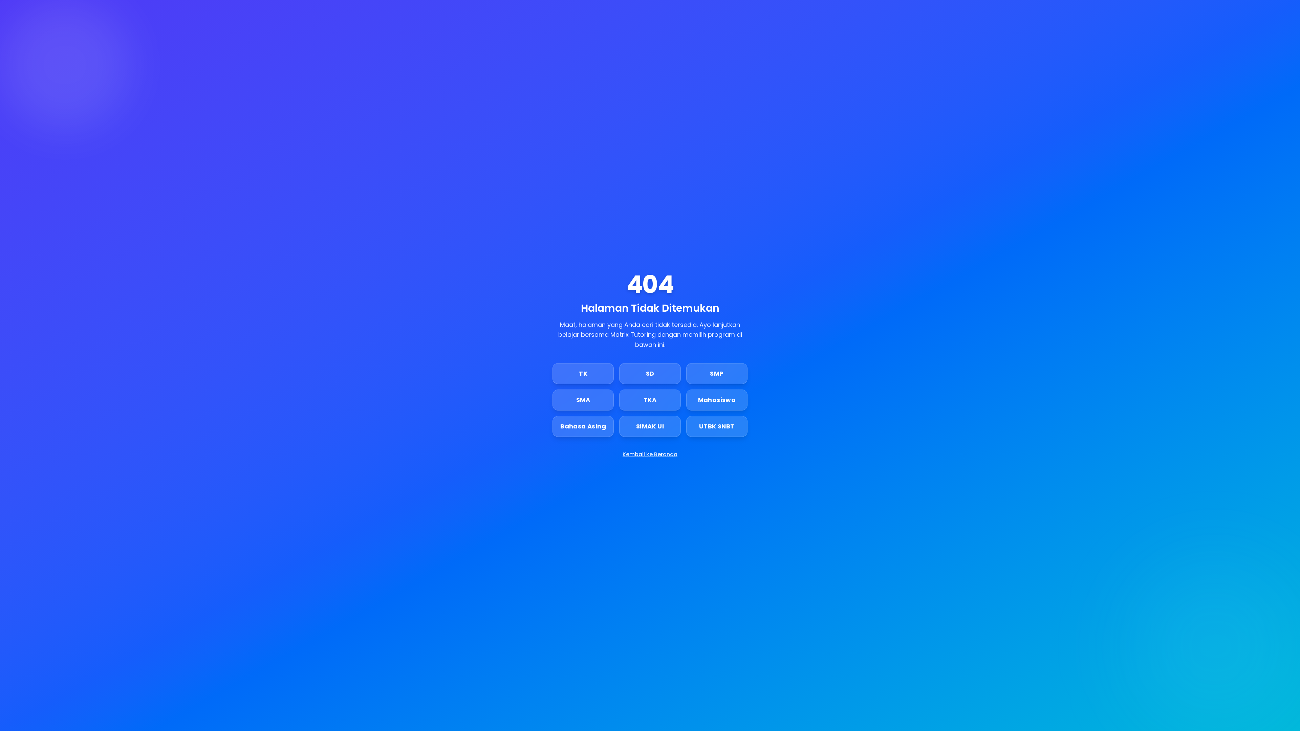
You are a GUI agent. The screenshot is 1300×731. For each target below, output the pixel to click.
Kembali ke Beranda (650, 454)
